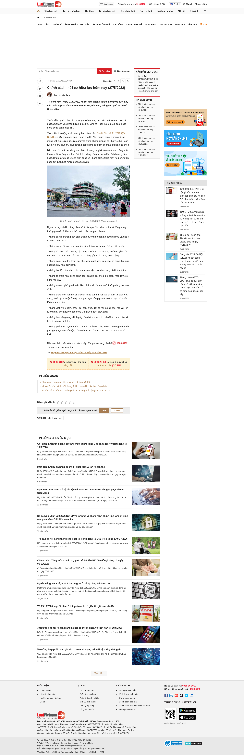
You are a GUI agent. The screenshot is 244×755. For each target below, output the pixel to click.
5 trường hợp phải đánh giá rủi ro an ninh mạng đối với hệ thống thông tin (79, 649)
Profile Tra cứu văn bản (50, 698)
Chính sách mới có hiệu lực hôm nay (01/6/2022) (146, 118)
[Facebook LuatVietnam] (166, 696)
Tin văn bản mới (107, 11)
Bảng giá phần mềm (128, 690)
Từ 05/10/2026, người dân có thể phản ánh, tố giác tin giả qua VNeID (75, 606)
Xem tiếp (98, 673)
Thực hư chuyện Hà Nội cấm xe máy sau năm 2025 (79, 352)
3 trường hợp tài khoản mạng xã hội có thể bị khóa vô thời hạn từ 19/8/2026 (79, 627)
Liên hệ (43, 702)
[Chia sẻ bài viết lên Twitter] (40, 89)
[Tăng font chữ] (128, 81)
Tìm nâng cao (123, 71)
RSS (205, 24)
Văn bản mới (51, 11)
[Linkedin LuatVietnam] (191, 696)
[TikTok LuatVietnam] (181, 696)
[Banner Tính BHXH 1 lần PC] (185, 146)
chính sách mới (55, 418)
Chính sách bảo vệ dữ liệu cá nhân (134, 705)
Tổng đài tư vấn (86, 709)
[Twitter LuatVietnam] (186, 696)
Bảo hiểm (84, 24)
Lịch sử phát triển (47, 694)
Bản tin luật (146, 11)
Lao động (118, 24)
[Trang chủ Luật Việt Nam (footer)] (51, 718)
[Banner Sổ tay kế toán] (185, 175)
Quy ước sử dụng (127, 698)
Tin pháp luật (128, 11)
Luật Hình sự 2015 (96, 752)
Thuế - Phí (56, 24)
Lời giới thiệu (46, 690)
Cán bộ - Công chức (101, 24)
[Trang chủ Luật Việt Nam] (49, 4)
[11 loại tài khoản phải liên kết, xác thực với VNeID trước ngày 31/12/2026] (171, 236)
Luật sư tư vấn (165, 11)
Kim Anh (66, 95)
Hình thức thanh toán (128, 694)
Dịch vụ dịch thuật (87, 702)
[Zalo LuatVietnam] (171, 696)
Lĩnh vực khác (165, 24)
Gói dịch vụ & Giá (157, 4)
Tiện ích (194, 11)
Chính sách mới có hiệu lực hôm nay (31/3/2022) (146, 107)
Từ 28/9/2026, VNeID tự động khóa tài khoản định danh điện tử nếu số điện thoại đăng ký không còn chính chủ (192, 196)
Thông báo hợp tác (127, 709)
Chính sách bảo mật (128, 702)
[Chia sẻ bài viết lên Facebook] (40, 81)
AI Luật (181, 11)
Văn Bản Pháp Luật (46, 752)
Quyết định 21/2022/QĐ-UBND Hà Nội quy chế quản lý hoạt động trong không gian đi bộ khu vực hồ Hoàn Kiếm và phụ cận (148, 83)
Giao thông (150, 24)
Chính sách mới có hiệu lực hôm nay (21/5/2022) (146, 141)
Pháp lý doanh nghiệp (89, 698)
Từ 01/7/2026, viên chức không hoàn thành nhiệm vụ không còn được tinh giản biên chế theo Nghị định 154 (192, 219)
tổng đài (68, 365)
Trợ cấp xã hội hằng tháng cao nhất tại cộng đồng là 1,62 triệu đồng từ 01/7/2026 (82, 539)
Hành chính (43, 24)
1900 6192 (58, 362)
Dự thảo (89, 11)
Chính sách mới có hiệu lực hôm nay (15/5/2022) (146, 152)
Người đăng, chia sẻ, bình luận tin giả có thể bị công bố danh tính (74, 583)
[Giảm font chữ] (122, 81)
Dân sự (128, 24)
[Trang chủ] (38, 11)
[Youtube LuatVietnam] (176, 696)
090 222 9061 (101, 362)
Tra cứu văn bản (71, 11)
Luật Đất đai (80, 752)
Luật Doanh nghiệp (64, 752)
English (177, 4)
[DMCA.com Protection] (193, 744)
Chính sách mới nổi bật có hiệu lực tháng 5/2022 (66, 382)
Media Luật (180, 24)
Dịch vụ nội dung (86, 705)
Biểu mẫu (138, 24)
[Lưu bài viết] (40, 96)
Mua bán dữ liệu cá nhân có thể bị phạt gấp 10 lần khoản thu (71, 466)
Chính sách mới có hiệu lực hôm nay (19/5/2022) (146, 130)
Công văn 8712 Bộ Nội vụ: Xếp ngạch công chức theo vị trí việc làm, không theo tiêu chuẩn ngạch (192, 261)
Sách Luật (192, 24)
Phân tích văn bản (87, 694)
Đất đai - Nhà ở (71, 24)
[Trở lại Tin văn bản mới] (40, 103)
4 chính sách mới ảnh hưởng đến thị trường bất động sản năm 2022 (76, 390)
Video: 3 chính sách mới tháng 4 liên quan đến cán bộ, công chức (74, 386)
